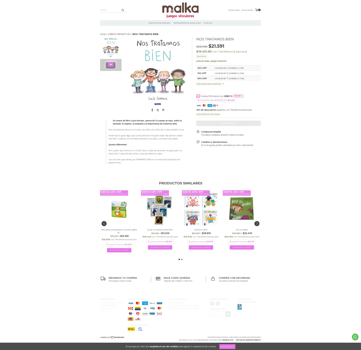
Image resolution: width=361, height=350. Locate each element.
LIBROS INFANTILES (119, 34)
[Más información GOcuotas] (238, 96)
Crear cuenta (234, 10)
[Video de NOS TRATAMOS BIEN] (110, 65)
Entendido (227, 346)
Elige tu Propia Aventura (160, 230)
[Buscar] (123, 10)
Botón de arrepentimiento (248, 340)
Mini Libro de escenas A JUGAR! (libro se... (119, 231)
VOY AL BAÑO (242, 230)
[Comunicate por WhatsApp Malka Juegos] (355, 337)
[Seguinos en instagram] (212, 303)
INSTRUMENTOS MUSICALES (187, 23)
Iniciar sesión (247, 10)
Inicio (103, 34)
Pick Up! (208, 23)
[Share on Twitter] (157, 110)
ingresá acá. (228, 340)
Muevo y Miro (201, 230)
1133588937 (178, 302)
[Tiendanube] (112, 338)
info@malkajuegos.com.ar (185, 305)
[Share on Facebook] (152, 110)
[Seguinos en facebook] (218, 303)
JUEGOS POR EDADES (159, 23)
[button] (110, 65)
